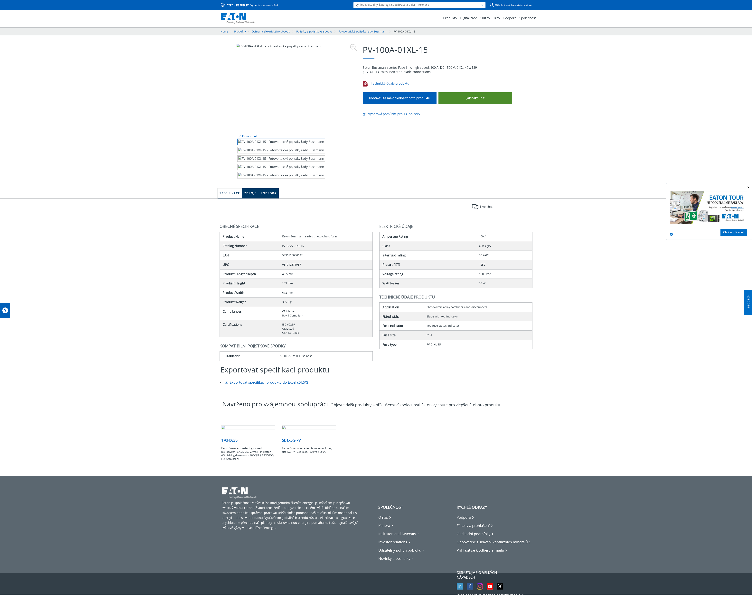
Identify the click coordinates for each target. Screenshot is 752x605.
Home (224, 31)
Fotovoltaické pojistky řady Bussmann (362, 31)
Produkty (240, 31)
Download (249, 136)
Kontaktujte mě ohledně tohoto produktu (399, 98)
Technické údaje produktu (389, 83)
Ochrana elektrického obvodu (271, 31)
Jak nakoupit (475, 98)
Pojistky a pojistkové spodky (314, 31)
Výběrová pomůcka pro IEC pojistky (393, 114)
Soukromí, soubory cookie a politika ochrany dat (257, 599)
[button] (748, 302)
